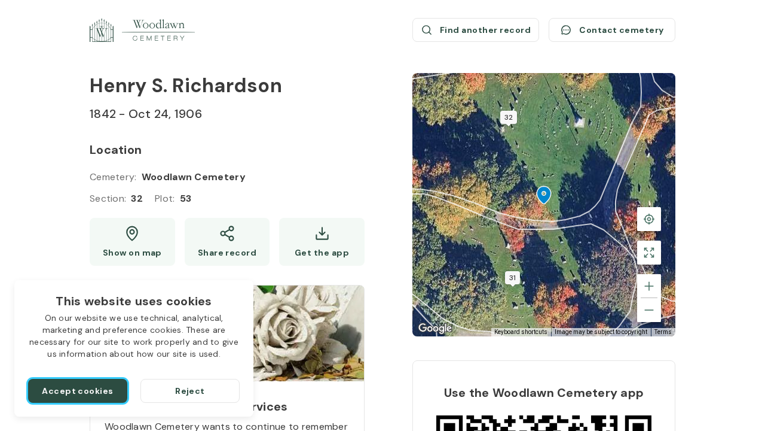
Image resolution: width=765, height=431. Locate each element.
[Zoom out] (649, 310)
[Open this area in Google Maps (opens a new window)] (435, 328)
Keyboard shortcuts (520, 332)
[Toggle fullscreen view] (649, 253)
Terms (663, 332)
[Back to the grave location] (649, 219)
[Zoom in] (649, 286)
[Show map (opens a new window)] (132, 242)
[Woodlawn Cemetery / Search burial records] (142, 30)
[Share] (227, 242)
